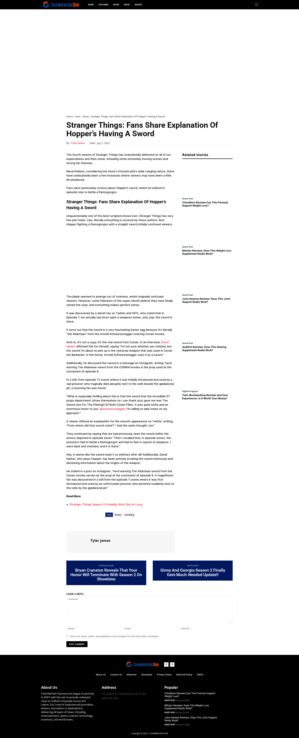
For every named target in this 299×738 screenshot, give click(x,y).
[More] (98, 525)
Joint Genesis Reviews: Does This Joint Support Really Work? (206, 300)
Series (86, 116)
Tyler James (78, 143)
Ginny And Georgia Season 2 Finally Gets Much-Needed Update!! (192, 572)
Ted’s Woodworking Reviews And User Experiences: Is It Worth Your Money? (205, 397)
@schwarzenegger (112, 408)
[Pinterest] (84, 525)
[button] (256, 4)
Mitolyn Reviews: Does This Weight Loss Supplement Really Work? (206, 252)
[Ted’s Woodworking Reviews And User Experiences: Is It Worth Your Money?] (207, 372)
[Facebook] (69, 525)
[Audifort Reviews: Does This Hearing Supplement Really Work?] (207, 323)
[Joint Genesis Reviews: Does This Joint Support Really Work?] (207, 275)
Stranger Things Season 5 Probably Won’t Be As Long (106, 504)
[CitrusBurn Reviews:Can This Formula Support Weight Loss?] (207, 179)
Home (69, 116)
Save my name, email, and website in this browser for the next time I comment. (114, 636)
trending (129, 514)
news (78, 116)
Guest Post (187, 199)
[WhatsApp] (91, 525)
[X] (77, 525)
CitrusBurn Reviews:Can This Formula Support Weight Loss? (205, 204)
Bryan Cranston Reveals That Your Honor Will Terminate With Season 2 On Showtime (106, 574)
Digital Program (190, 391)
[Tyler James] (78, 541)
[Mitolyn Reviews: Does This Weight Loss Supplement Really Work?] (207, 227)
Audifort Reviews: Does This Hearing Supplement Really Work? (204, 348)
